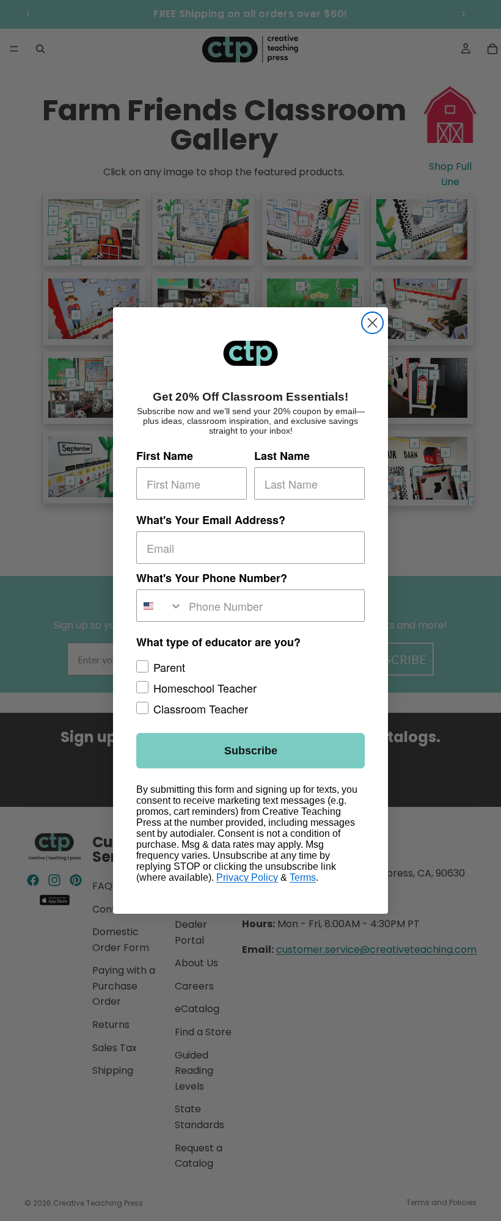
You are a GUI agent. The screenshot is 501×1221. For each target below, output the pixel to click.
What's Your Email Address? (210, 520)
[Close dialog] (372, 322)
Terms (303, 877)
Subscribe (250, 751)
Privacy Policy (247, 877)
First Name (164, 456)
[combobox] (160, 605)
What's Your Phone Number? (211, 578)
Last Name (282, 456)
